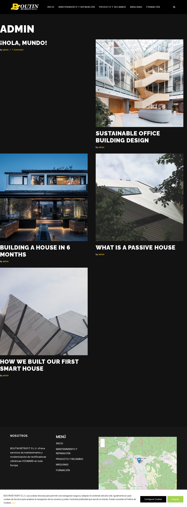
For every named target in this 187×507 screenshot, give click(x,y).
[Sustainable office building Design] (141, 83)
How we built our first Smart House (39, 365)
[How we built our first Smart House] (45, 311)
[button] (139, 461)
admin (6, 49)
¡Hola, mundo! (23, 42)
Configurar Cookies (153, 499)
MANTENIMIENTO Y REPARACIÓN (77, 7)
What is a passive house (136, 247)
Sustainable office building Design (128, 137)
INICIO (50, 7)
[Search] (174, 7)
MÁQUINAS (136, 7)
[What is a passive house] (141, 197)
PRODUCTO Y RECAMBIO (112, 7)
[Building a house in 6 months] (45, 197)
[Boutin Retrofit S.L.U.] (24, 7)
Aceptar (175, 499)
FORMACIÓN (153, 7)
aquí (13, 503)
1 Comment (17, 49)
